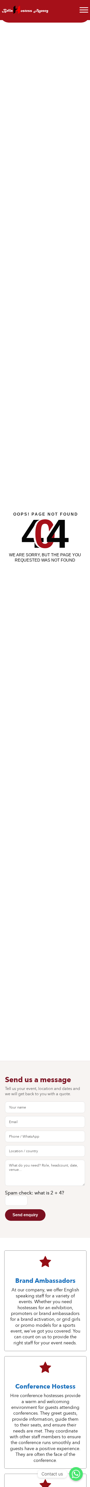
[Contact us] (76, 1474)
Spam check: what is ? (34, 1193)
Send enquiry (25, 1215)
